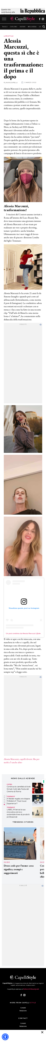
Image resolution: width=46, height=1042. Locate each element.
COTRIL (9, 784)
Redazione (23, 1011)
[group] (4, 27)
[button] (4, 797)
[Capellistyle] (22, 18)
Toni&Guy (11, 797)
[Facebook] (39, 19)
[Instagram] (43, 19)
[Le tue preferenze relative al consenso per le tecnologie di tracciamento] (43, 781)
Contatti (23, 1008)
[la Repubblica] (32, 12)
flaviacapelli (11, 82)
